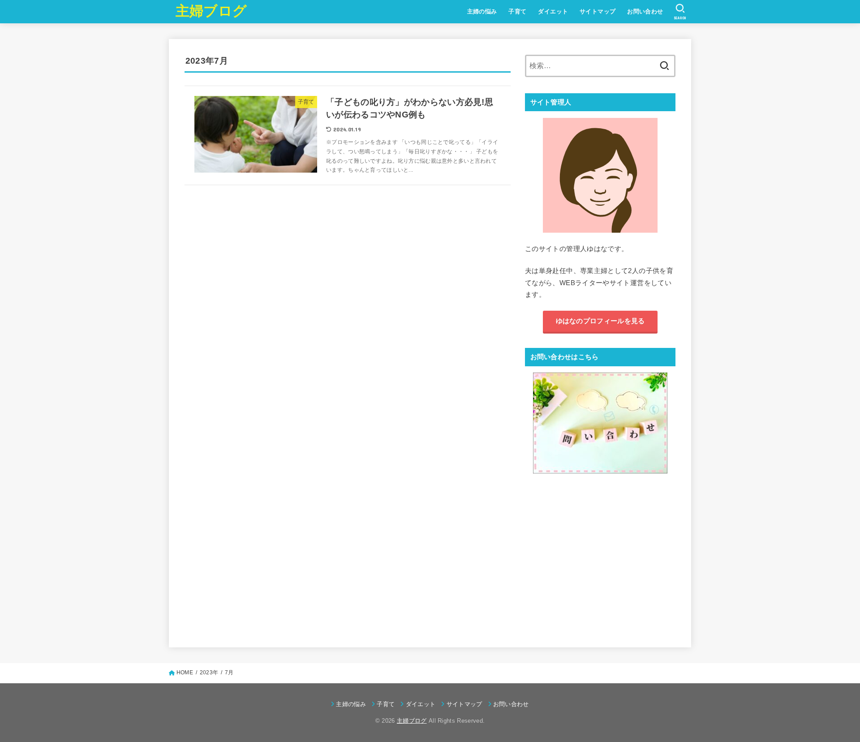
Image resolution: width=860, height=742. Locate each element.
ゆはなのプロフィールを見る (600, 321)
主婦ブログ (211, 11)
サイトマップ (597, 11)
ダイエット (553, 11)
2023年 (209, 672)
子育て (517, 11)
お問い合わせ (645, 11)
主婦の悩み (482, 11)
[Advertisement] (600, 552)
